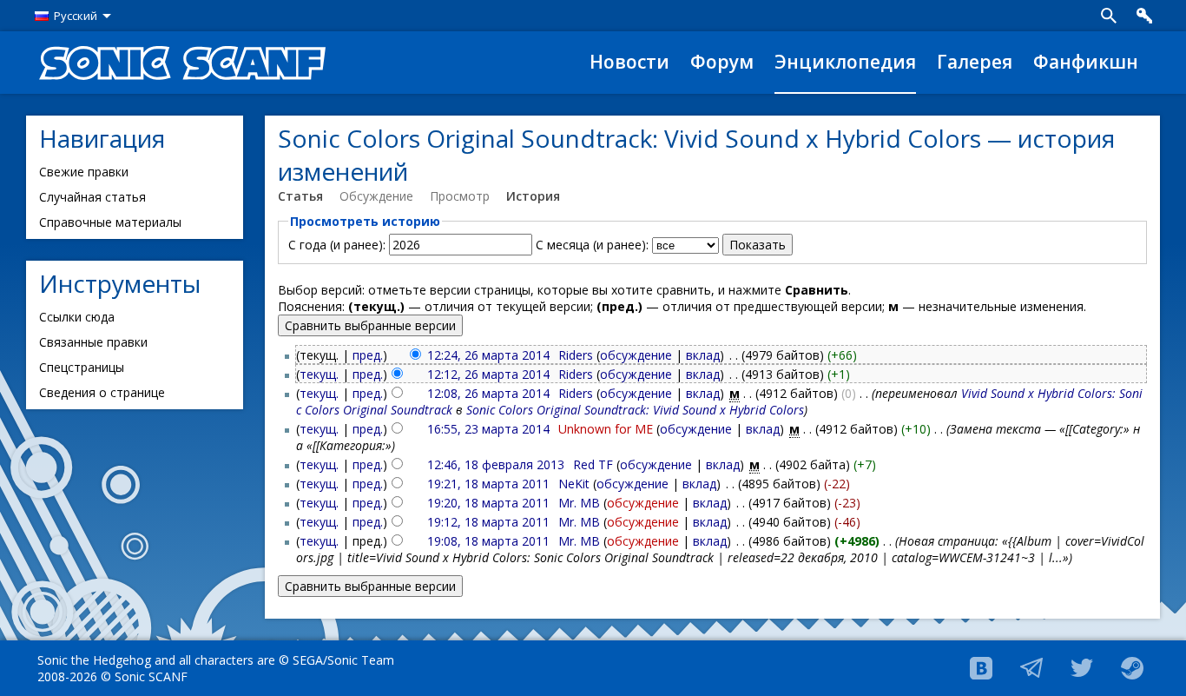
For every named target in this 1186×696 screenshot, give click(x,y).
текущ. (319, 374)
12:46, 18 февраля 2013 (495, 464)
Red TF (593, 464)
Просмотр (460, 196)
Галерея (974, 62)
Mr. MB (579, 502)
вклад (703, 355)
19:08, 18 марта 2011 (488, 541)
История (533, 196)
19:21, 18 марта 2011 (488, 483)
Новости (629, 62)
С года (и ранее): (336, 244)
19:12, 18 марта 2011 (488, 522)
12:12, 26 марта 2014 (488, 374)
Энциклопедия (845, 62)
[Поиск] (1108, 15)
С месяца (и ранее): (592, 244)
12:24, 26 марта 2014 (488, 355)
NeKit (574, 483)
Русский (75, 15)
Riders (575, 355)
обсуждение (636, 355)
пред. (368, 355)
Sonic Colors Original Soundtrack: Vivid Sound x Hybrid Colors (635, 409)
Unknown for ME (605, 429)
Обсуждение (376, 196)
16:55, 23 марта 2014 (488, 429)
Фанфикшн (1085, 62)
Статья (300, 196)
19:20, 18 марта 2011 (488, 502)
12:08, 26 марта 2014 (488, 393)
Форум (722, 62)
